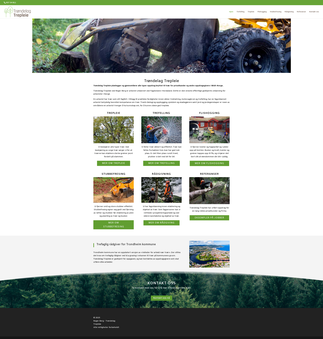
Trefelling (240, 12)
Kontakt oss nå (161, 298)
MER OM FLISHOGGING (209, 163)
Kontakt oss (314, 12)
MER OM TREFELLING (161, 163)
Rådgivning (289, 12)
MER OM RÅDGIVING (161, 222)
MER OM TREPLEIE (113, 163)
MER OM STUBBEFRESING (113, 224)
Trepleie (251, 12)
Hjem (231, 12)
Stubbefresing (275, 12)
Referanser (301, 12)
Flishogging (262, 12)
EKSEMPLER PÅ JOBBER (209, 217)
